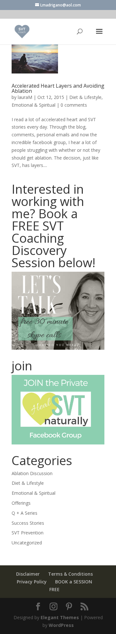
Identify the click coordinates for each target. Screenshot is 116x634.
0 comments (74, 105)
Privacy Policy (32, 582)
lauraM (25, 97)
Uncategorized (27, 543)
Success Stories (28, 523)
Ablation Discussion (32, 473)
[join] (58, 409)
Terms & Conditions (70, 574)
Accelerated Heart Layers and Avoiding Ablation (58, 88)
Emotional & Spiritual (33, 105)
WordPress (61, 625)
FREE (54, 589)
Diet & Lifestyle (85, 97)
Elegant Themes (60, 617)
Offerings (21, 503)
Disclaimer (28, 574)
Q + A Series (24, 513)
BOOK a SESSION (73, 582)
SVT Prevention (28, 533)
